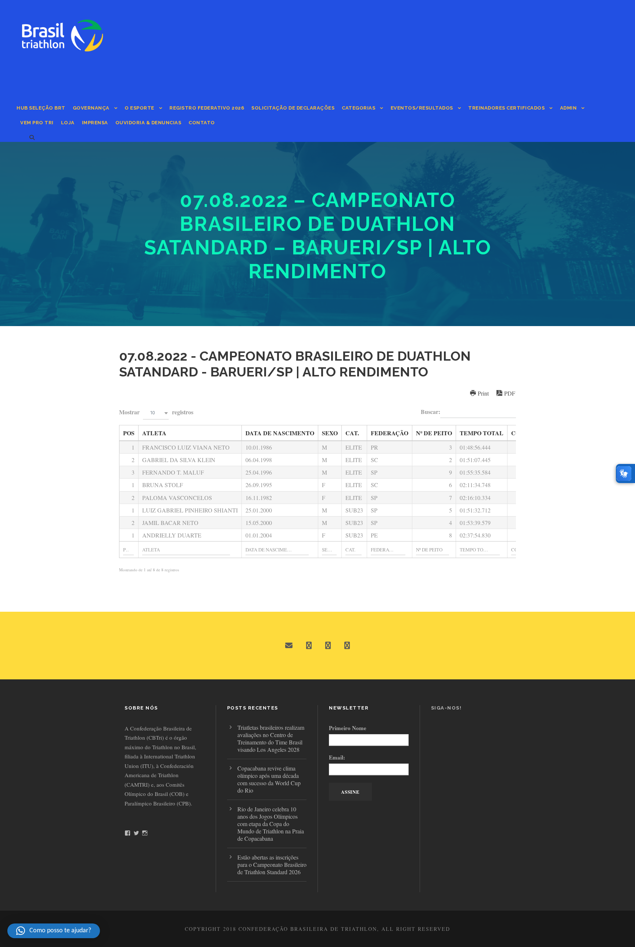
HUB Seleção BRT (41, 108)
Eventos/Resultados (422, 108)
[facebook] (309, 645)
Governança (91, 108)
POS (128, 433)
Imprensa (95, 122)
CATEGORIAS (358, 108)
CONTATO (202, 122)
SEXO (330, 433)
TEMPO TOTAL (481, 433)
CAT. (352, 433)
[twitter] (328, 645)
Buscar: (430, 411)
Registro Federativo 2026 (206, 108)
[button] (53, 930)
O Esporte (139, 108)
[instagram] (347, 645)
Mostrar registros (156, 412)
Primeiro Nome (347, 728)
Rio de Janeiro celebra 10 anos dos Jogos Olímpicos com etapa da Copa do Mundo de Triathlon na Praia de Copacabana (270, 823)
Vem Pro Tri (37, 122)
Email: (337, 757)
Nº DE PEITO (434, 433)
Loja (68, 122)
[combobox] (156, 413)
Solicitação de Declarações (292, 108)
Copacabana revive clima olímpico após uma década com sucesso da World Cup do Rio (269, 779)
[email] (289, 645)
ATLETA (154, 433)
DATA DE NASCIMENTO (279, 433)
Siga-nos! (446, 708)
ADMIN (568, 108)
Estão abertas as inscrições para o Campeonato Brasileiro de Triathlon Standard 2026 (271, 864)
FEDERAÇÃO (389, 433)
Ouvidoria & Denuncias (148, 122)
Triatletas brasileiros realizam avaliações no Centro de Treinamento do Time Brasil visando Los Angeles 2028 (270, 738)
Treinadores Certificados (506, 108)
